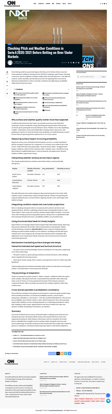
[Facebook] (100, 4)
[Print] (78, 62)
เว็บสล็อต (81, 399)
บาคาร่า (96, 399)
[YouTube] (104, 4)
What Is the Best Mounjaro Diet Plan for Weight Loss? (29, 338)
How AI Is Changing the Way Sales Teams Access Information (95, 116)
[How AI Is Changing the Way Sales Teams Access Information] (80, 117)
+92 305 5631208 (86, 391)
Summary (47, 110)
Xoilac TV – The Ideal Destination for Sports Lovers (29, 335)
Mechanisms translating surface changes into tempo (56, 94)
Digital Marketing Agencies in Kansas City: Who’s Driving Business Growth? (90, 109)
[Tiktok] (106, 4)
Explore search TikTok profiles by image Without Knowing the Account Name (90, 87)
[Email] (73, 62)
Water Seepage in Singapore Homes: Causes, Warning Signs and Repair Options (89, 94)
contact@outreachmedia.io (90, 388)
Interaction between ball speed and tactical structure (54, 98)
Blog (9, 44)
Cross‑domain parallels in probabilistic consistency (55, 106)
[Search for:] (89, 77)
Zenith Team (18, 61)
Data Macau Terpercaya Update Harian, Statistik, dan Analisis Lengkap (35, 346)
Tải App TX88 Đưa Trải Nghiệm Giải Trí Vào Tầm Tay (90, 123)
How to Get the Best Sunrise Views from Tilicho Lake (29, 341)
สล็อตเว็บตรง (89, 399)
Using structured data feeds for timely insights (26, 112)
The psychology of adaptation (53, 102)
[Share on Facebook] (68, 62)
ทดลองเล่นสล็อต (85, 401)
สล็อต (76, 399)
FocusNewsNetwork (55, 410)
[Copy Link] (76, 62)
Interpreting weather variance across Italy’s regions (25, 103)
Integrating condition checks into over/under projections (24, 108)
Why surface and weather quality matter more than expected (26, 94)
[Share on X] (71, 62)
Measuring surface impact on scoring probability (25, 98)
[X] (102, 4)
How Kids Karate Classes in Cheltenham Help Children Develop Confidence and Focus (40, 344)
